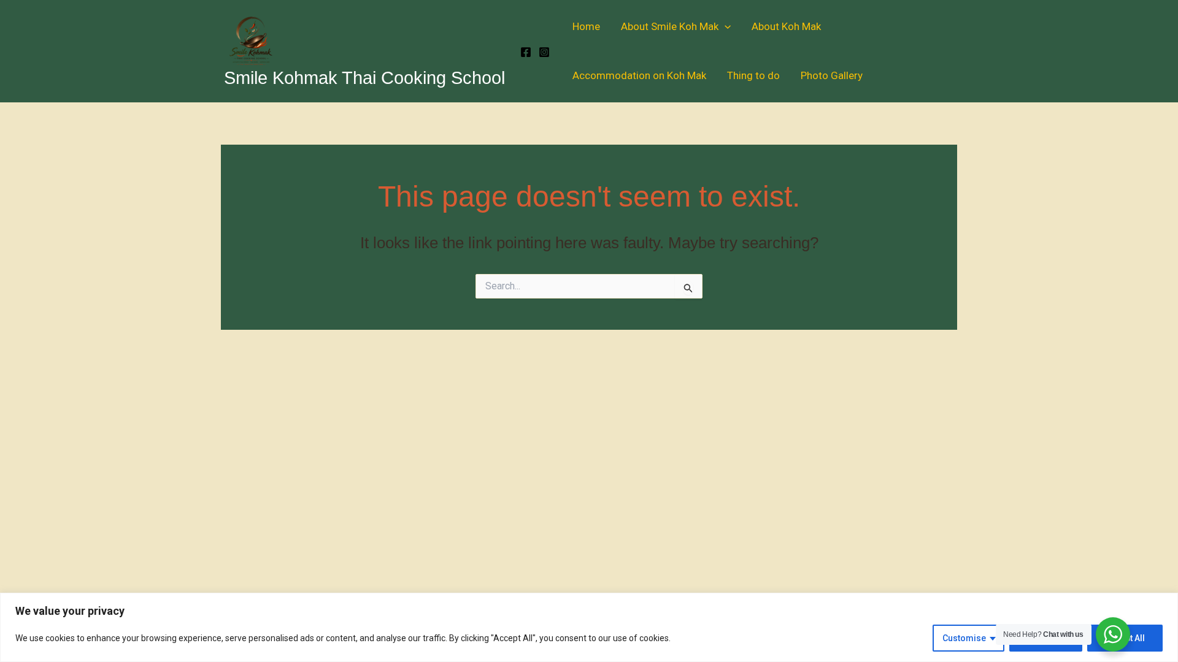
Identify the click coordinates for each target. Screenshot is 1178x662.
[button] (724, 26)
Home (586, 26)
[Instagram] (544, 52)
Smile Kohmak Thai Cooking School (364, 78)
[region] (589, 627)
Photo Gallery (832, 75)
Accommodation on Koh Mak (639, 75)
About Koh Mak (786, 26)
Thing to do (753, 75)
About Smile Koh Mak (669, 26)
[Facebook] (525, 52)
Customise (964, 638)
